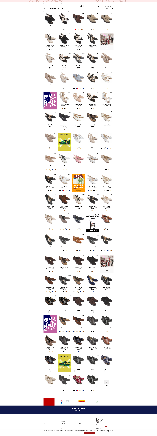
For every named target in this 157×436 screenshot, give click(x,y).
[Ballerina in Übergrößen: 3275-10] (50, 159)
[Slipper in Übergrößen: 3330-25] (93, 261)
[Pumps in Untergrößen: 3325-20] (50, 340)
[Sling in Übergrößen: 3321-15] (93, 159)
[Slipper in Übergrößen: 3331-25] (64, 199)
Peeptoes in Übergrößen (50, 25)
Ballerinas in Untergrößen (78, 246)
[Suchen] (112, 8)
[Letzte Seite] (112, 394)
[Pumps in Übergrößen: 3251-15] (78, 199)
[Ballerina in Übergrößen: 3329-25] (93, 117)
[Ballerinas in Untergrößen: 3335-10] (78, 240)
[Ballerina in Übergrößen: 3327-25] (50, 280)
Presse (45, 423)
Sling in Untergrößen (92, 45)
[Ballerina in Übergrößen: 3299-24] (64, 219)
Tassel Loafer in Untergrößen (93, 25)
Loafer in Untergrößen (78, 25)
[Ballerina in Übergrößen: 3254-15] (64, 159)
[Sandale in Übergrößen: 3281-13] (93, 78)
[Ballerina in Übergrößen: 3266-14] (107, 138)
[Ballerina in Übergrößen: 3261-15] (50, 180)
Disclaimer (80, 423)
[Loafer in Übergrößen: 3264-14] (107, 360)
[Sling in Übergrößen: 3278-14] (107, 180)
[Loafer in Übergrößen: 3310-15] (78, 78)
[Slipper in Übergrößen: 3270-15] (64, 340)
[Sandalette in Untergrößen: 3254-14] (78, 38)
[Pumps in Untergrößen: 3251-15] (50, 38)
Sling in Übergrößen (78, 65)
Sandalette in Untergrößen (78, 45)
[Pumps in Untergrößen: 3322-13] (93, 280)
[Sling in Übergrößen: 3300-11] (78, 97)
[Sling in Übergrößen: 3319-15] (107, 199)
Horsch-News (63, 423)
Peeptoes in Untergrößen (64, 45)
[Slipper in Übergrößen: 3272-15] (93, 340)
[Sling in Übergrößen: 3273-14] (93, 138)
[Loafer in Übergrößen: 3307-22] (50, 360)
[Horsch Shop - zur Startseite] (78, 6)
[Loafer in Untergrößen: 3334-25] (78, 261)
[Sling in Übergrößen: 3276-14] (50, 117)
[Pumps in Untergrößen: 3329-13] (50, 199)
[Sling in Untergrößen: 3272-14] (93, 38)
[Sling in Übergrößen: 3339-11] (93, 97)
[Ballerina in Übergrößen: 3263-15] (107, 159)
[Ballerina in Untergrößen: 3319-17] (64, 240)
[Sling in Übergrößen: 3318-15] (93, 199)
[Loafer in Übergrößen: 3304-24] (64, 280)
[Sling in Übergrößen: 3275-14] (93, 180)
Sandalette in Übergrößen (64, 25)
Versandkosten (63, 421)
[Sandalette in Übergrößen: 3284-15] (64, 97)
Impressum (80, 434)
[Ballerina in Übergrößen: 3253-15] (78, 219)
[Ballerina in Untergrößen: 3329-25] (64, 261)
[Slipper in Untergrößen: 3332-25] (93, 301)
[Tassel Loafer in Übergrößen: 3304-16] (107, 19)
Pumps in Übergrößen (78, 206)
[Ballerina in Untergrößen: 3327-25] (78, 321)
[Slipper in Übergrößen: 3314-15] (50, 219)
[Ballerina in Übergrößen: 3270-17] (64, 117)
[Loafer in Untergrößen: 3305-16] (78, 19)
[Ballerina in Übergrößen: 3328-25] (78, 280)
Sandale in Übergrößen (92, 84)
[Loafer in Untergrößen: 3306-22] (50, 301)
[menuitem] (46, 3)
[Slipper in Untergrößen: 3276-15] (107, 280)
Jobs (44, 421)
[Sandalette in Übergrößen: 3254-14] (64, 19)
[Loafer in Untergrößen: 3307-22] (78, 340)
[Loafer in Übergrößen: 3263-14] (78, 380)
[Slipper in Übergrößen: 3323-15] (50, 138)
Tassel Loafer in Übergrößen (106, 25)
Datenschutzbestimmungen (100, 427)
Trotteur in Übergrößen (50, 84)
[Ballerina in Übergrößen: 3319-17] (93, 240)
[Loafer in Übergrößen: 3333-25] (50, 261)
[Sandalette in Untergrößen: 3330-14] (50, 58)
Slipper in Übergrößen (64, 206)
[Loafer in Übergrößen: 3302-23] (78, 360)
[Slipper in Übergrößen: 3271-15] (50, 380)
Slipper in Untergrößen (107, 287)
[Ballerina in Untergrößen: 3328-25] (64, 321)
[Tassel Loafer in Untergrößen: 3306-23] (93, 380)
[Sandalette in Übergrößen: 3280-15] (107, 97)
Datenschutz (80, 421)
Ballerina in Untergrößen (64, 246)
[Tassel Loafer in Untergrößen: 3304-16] (93, 19)
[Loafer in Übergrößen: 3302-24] (93, 360)
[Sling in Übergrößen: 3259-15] (78, 159)
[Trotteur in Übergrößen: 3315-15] (50, 78)
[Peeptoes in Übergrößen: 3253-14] (50, 19)
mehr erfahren (78, 410)
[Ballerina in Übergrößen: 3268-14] (107, 117)
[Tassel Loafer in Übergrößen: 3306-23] (107, 321)
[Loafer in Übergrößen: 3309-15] (64, 180)
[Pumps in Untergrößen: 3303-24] (64, 380)
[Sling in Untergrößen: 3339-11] (64, 58)
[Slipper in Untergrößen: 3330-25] (107, 301)
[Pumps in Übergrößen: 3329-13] (50, 240)
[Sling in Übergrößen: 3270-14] (93, 58)
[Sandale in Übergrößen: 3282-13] (107, 78)
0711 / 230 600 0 (48, 401)
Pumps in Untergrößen (50, 45)
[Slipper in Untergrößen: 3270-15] (93, 321)
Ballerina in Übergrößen (64, 124)
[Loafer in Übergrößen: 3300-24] (107, 219)
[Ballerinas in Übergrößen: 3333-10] (78, 117)
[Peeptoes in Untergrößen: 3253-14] (64, 38)
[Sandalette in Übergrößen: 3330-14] (64, 78)
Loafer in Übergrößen (78, 84)
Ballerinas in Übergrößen (78, 124)
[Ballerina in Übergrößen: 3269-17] (107, 240)
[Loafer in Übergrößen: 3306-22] (64, 301)
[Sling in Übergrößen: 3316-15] (107, 58)
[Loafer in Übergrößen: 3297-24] (107, 340)
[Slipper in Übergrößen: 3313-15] (78, 138)
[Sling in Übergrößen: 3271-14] (78, 58)
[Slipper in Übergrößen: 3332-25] (78, 301)
